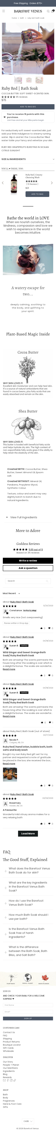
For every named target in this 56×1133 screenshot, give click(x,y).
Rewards (7, 1077)
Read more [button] (9, 669)
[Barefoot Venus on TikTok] (14, 1080)
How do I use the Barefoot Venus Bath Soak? (26, 903)
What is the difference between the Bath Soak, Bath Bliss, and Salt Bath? (28, 951)
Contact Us (9, 1032)
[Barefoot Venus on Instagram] (11, 1080)
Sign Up (28, 1018)
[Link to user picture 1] (10, 774)
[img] (9, 606)
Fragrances (9, 1100)
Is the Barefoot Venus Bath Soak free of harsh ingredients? (26, 933)
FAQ (5, 1035)
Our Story (8, 1061)
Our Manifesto (10, 1068)
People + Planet (11, 1064)
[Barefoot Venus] (28, 11)
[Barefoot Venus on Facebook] (7, 1080)
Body (5, 1097)
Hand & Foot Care (12, 1103)
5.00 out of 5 (36, 549)
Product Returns (11, 1041)
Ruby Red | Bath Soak (22, 601)
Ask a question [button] (28, 568)
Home (14, 18)
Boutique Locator (12, 1044)
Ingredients (9, 1071)
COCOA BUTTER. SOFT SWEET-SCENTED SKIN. (25, 93)
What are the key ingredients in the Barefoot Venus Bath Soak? (28, 886)
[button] (8, 96)
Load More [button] (28, 833)
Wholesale (8, 1051)
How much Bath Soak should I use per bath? (28, 917)
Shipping (7, 1038)
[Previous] (3, 183)
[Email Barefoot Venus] (4, 1080)
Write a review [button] (28, 560)
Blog (5, 1074)
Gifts (5, 1107)
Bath (22, 18)
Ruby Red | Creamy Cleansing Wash (34, 176)
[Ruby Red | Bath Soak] (28, 49)
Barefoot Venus (31, 1128)
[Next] (52, 183)
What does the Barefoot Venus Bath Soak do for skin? (29, 870)
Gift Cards (8, 1047)
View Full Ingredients (21, 517)
